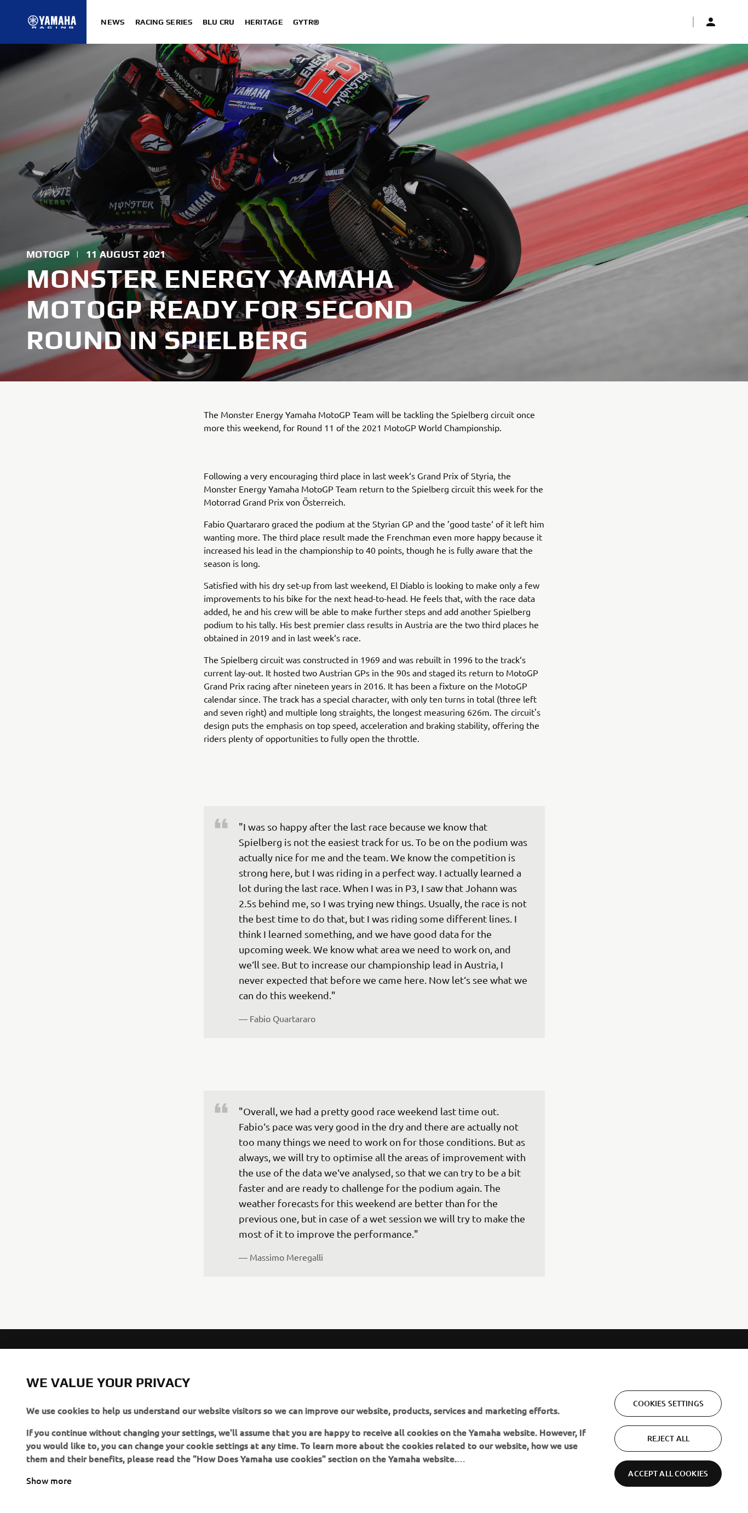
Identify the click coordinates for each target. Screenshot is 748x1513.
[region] (374, 1431)
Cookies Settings (668, 1403)
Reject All (668, 1438)
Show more (49, 1480)
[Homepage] (52, 22)
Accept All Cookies (668, 1473)
